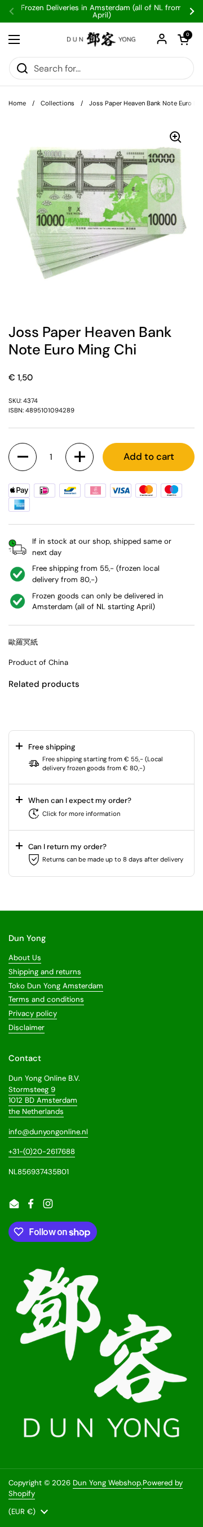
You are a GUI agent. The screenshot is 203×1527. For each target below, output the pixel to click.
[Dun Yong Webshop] (101, 39)
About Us (24, 957)
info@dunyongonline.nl (48, 1132)
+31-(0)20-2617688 (41, 1151)
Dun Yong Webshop (107, 1483)
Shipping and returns (44, 971)
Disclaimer (26, 1027)
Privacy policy (32, 1013)
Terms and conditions (46, 999)
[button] (22, 457)
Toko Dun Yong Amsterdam (55, 986)
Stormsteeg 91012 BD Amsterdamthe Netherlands (42, 1100)
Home (17, 103)
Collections (57, 103)
